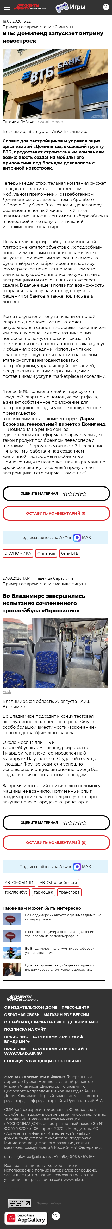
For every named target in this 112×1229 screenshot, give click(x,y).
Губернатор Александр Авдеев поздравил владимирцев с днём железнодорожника (59, 967)
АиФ (7, 691)
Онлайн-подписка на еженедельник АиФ (51, 1022)
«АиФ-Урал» (51, 122)
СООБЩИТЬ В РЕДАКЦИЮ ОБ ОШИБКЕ (43, 1061)
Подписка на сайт (25, 1029)
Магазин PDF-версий (66, 1014)
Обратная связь (21, 1014)
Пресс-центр (75, 1007)
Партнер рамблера (49, 1203)
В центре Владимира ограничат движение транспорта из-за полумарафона (59, 934)
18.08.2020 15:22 (17, 21)
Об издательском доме (30, 1007)
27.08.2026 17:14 (16, 578)
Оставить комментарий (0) (56, 513)
